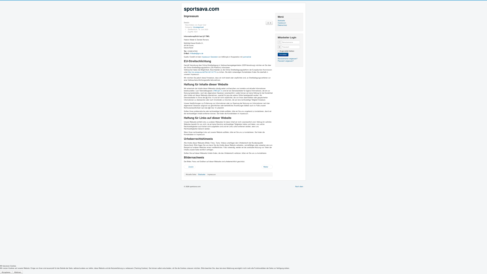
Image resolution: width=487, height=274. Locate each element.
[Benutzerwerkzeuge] (269, 23)
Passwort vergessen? (286, 61)
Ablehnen (17, 272)
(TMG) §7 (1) (217, 90)
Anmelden (283, 54)
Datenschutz (282, 25)
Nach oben (299, 186)
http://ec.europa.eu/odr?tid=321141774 (202, 72)
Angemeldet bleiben (287, 51)
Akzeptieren (6, 272)
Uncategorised (198, 27)
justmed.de (247, 57)
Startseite (281, 20)
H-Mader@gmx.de (196, 53)
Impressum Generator (210, 57)
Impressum (282, 23)
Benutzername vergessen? (287, 58)
